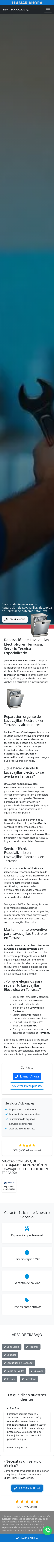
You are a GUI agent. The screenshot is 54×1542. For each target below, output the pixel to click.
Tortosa (11, 1379)
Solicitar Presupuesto (27, 1086)
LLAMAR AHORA (16, 619)
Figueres (34, 1346)
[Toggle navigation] (48, 10)
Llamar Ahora (27, 2)
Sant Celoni (13, 1346)
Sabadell (11, 1354)
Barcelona (30, 1379)
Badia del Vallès (15, 1371)
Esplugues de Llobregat (20, 1363)
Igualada (39, 1371)
